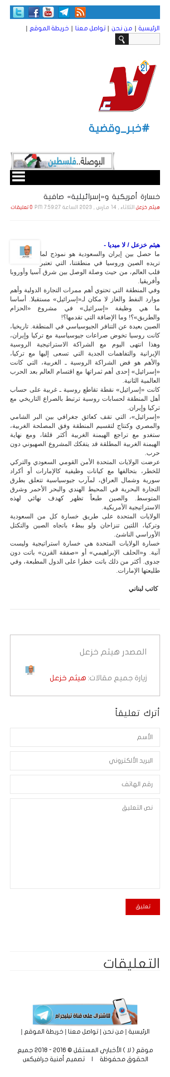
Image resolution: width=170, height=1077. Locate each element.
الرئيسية (149, 28)
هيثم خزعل (148, 207)
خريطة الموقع (49, 28)
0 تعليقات (22, 207)
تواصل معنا (90, 28)
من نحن (122, 28)
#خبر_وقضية (119, 128)
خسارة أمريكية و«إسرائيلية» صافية (102, 196)
